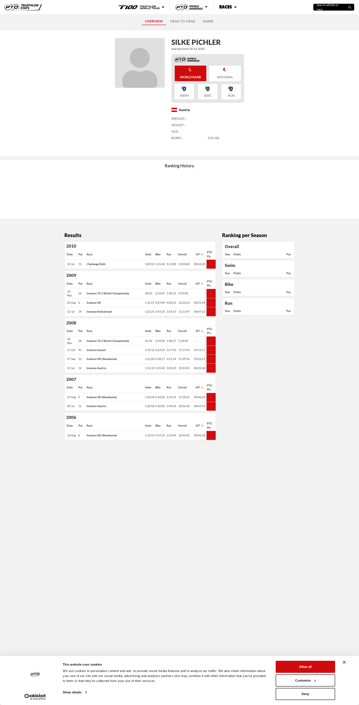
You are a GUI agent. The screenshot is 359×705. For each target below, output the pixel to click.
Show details (72, 692)
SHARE (208, 21)
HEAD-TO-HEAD (182, 21)
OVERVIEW (154, 21)
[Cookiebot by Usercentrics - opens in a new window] (35, 697)
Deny (305, 694)
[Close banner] (344, 662)
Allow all (305, 666)
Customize (303, 680)
